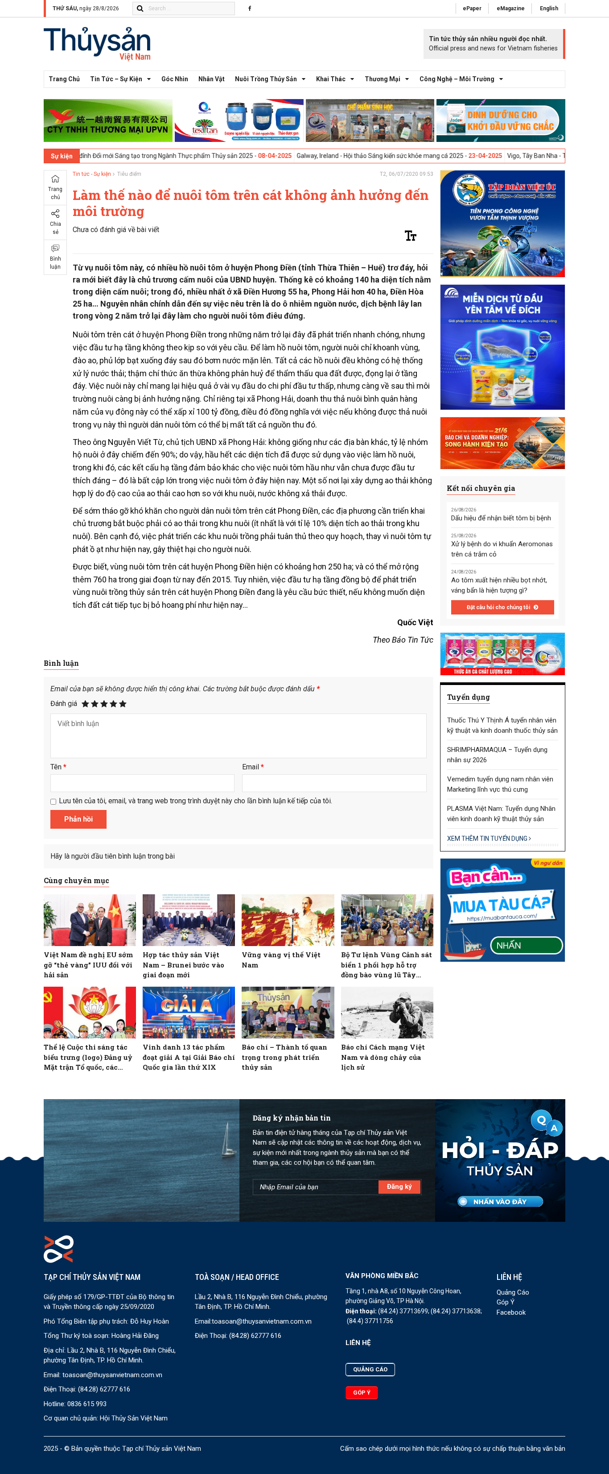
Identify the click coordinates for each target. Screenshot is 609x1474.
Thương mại (382, 79)
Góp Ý (505, 1302)
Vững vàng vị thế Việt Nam (281, 959)
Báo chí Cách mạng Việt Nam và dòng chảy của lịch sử (383, 1056)
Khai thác (331, 79)
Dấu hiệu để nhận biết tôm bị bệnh (501, 518)
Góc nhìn (174, 79)
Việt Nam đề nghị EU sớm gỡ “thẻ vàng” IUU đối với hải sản (88, 964)
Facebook (511, 1312)
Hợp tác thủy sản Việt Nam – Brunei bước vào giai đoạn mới (183, 964)
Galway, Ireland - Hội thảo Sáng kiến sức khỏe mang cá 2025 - (331, 155)
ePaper (472, 8)
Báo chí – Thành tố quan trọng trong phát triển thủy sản (284, 1056)
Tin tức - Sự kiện (92, 174)
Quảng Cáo (513, 1292)
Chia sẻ (55, 228)
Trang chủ (64, 79)
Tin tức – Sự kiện (116, 79)
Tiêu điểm (129, 174)
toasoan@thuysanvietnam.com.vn (112, 1375)
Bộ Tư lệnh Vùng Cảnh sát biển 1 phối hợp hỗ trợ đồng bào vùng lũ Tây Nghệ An (386, 965)
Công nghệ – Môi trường (457, 79)
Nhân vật (211, 79)
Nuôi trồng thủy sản (266, 79)
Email (253, 767)
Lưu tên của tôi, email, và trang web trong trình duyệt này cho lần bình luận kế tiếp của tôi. (195, 801)
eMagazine (511, 8)
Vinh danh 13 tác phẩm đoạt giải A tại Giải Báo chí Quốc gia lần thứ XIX (189, 1056)
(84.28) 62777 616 (104, 1389)
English (549, 8)
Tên (58, 767)
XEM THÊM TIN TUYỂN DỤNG (488, 838)
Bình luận (55, 263)
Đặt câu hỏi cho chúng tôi (499, 607)
